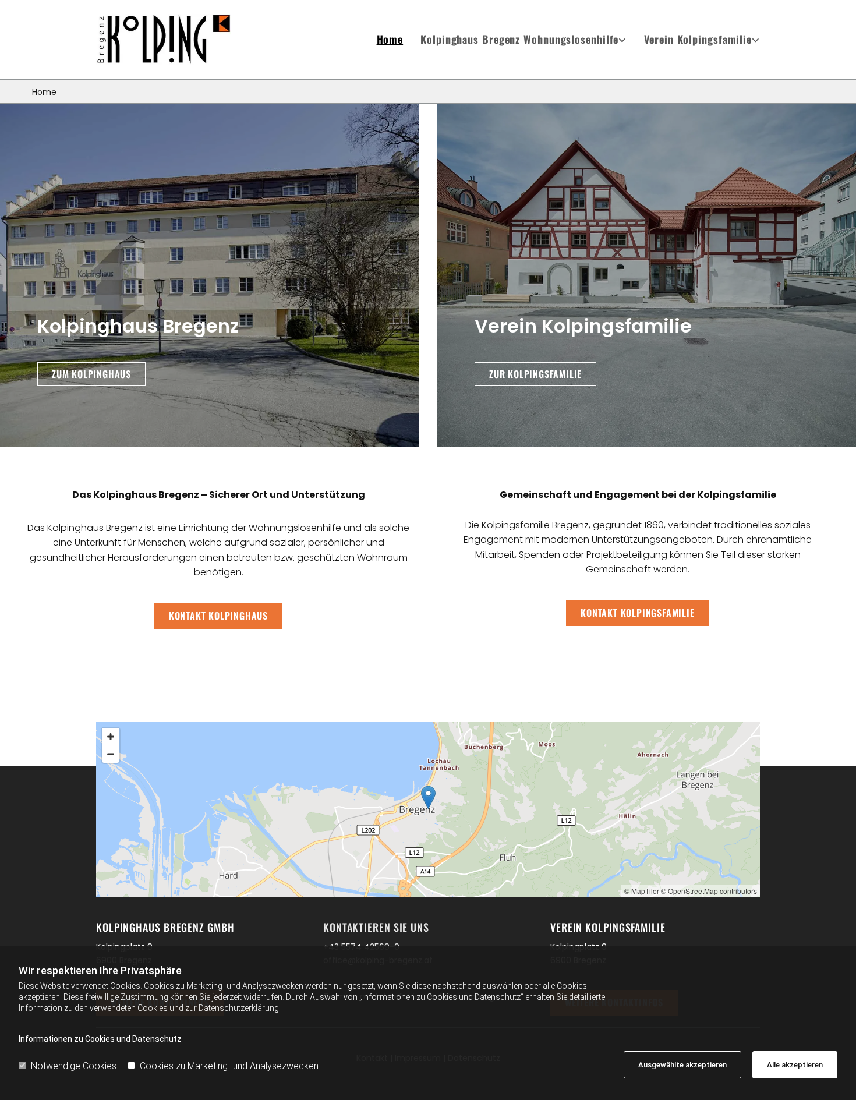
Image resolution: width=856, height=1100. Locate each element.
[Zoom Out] (110, 754)
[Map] (428, 809)
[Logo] (172, 39)
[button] (91, 374)
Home (390, 39)
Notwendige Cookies (73, 1065)
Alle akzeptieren (795, 1064)
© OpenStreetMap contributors (709, 891)
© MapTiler (641, 891)
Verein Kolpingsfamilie (698, 39)
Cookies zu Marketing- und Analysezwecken (229, 1065)
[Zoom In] (110, 736)
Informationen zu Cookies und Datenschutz (100, 1039)
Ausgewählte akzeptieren (682, 1064)
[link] (515, 39)
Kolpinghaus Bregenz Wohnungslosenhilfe (519, 39)
